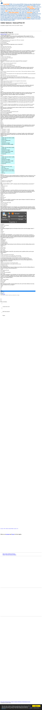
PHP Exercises (3, 14)
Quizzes (9, 20)
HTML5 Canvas (36, 5)
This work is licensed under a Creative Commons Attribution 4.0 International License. (15, 701)
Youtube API (18, 11)
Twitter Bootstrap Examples (20, 17)
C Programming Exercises (21, 14)
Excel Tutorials (34, 17)
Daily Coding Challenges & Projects (9, 553)
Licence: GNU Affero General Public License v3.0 (9, 528)
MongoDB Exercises (9, 17)
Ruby (5, 8)
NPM (23, 6)
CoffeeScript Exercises (36, 13)
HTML (11, 4)
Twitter (12, 534)
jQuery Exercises (18, 13)
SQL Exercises (8, 16)
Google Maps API (25, 11)
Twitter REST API (4, 12)
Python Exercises (11, 14)
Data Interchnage (14, 12)
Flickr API (31, 11)
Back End (30, 6)
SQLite (20, 9)
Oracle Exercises (15, 16)
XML (20, 12)
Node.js (2, 8)
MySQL (11, 9)
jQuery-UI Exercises (26, 13)
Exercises (29, 12)
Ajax (26, 12)
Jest (18, 6)
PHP (34, 6)
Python (37, 6)
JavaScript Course (4, 6)
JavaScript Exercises (9, 13)
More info (3, 708)
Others (29, 17)
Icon (10, 6)
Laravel (23, 8)
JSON (23, 12)
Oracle (31, 9)
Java (40, 6)
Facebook (8, 534)
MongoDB (28, 9)
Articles (13, 20)
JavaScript (17, 4)
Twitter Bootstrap (37, 4)
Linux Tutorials (3, 20)
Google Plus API (11, 11)
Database (32, 8)
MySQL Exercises (23, 16)
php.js (31, 4)
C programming (10, 8)
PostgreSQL (15, 9)
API (6, 11)
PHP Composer (17, 8)
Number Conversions (35, 18)
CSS (14, 4)
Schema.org (26, 4)
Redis (35, 9)
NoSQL (23, 9)
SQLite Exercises (30, 16)
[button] (21, 1)
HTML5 (22, 4)
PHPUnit (27, 8)
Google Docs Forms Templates (9, 18)
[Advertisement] (13, 28)
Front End (6, 4)
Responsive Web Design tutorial (7, 5)
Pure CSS (30, 5)
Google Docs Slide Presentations (23, 18)
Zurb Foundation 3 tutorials (21, 5)
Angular (13, 6)
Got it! (36, 706)
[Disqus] (21, 602)
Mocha (20, 6)
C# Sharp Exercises (31, 14)
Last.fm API (37, 11)
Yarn (26, 6)
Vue (16, 6)
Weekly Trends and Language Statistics (9, 554)
